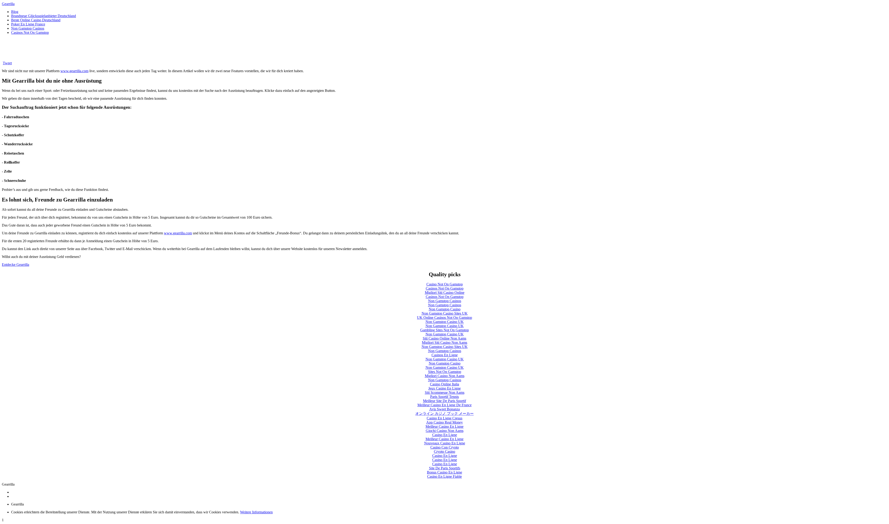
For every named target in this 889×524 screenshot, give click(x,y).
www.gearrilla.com (74, 71)
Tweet (7, 63)
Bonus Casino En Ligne (444, 472)
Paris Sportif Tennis (444, 397)
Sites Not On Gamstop (444, 372)
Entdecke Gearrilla (15, 265)
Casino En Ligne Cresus (444, 418)
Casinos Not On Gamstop (30, 32)
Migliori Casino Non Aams (444, 376)
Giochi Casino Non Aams (444, 431)
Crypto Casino (444, 451)
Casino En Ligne (444, 435)
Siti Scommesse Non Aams (444, 392)
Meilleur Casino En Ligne (444, 426)
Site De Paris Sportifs (444, 468)
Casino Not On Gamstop (444, 284)
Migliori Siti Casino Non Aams (444, 342)
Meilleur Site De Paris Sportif (444, 401)
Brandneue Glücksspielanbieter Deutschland (43, 16)
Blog (14, 12)
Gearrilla (8, 4)
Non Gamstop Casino (444, 309)
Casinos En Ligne (445, 355)
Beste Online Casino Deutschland (35, 20)
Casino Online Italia (444, 384)
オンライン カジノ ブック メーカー (444, 413)
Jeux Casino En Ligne (444, 388)
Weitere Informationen (256, 512)
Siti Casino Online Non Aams (444, 338)
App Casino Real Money (444, 422)
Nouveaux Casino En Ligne (444, 443)
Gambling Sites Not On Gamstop (444, 330)
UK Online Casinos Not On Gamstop (444, 317)
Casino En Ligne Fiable (444, 476)
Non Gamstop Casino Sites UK (445, 313)
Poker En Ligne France (28, 24)
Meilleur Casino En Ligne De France (444, 405)
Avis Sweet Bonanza (444, 409)
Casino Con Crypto (444, 447)
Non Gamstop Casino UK (445, 322)
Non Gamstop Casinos (27, 28)
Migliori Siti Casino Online (444, 293)
